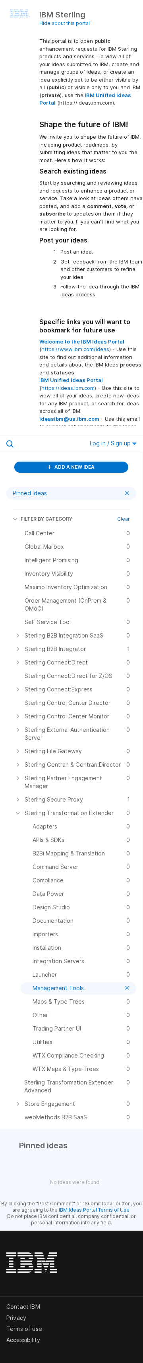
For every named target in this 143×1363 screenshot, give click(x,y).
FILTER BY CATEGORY (46, 519)
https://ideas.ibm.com (68, 388)
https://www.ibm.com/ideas (75, 349)
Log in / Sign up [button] (111, 443)
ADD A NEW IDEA (74, 467)
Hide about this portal (64, 23)
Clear (123, 519)
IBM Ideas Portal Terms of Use (94, 1210)
